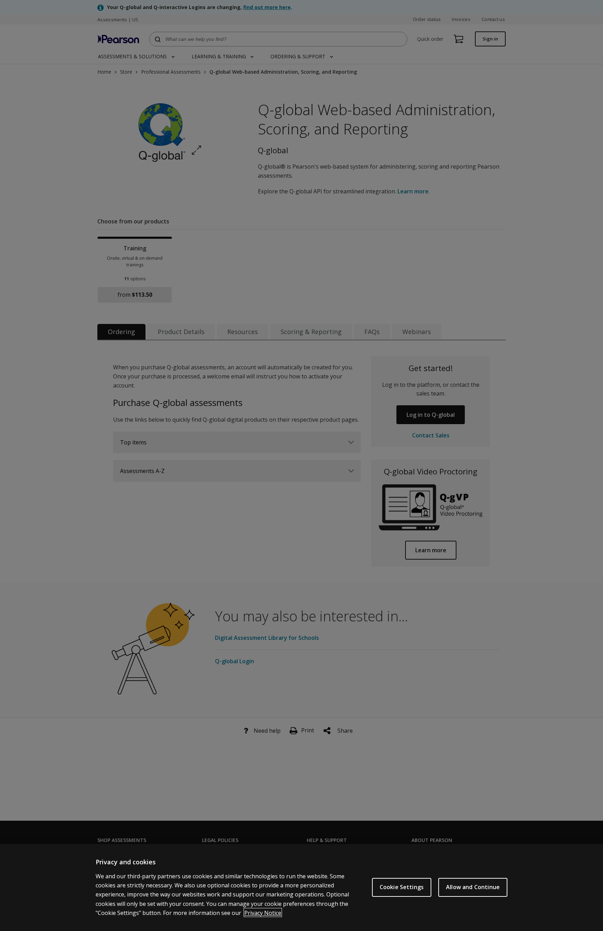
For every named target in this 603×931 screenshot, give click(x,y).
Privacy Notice (262, 912)
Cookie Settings (402, 887)
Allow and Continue (473, 887)
